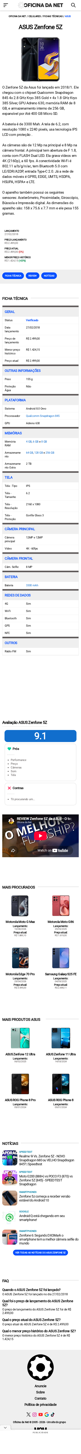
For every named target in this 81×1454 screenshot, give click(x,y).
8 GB (44, 441)
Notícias (49, 275)
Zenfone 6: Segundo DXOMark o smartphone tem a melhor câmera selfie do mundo (48, 1239)
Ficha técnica (13, 275)
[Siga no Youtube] (40, 1414)
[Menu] (6, 5)
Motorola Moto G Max (20, 922)
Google (24, 1211)
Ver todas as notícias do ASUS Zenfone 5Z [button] (40, 1252)
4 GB (29, 441)
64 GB (29, 452)
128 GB (38, 452)
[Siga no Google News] (46, 1414)
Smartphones (28, 1192)
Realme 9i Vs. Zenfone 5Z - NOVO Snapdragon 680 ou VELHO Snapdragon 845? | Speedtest (46, 1160)
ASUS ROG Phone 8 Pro (20, 1100)
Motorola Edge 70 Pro (20, 974)
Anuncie (41, 1386)
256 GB (50, 452)
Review (32, 275)
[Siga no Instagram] (34, 1414)
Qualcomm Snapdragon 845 (42, 416)
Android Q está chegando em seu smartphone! (42, 1218)
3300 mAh (32, 585)
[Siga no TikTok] (52, 1414)
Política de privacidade (40, 1405)
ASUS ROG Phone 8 (60, 1100)
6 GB (35, 441)
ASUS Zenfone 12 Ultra (20, 1054)
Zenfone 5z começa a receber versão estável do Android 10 (44, 1198)
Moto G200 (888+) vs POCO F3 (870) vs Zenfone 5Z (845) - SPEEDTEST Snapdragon (46, 1180)
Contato (40, 1398)
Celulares (34, 16)
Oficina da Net (17, 16)
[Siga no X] (28, 1414)
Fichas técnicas (53, 16)
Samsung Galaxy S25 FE (61, 974)
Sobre (40, 1392)
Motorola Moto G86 (61, 922)
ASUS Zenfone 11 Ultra (61, 1054)
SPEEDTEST (25, 1151)
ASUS (68, 16)
